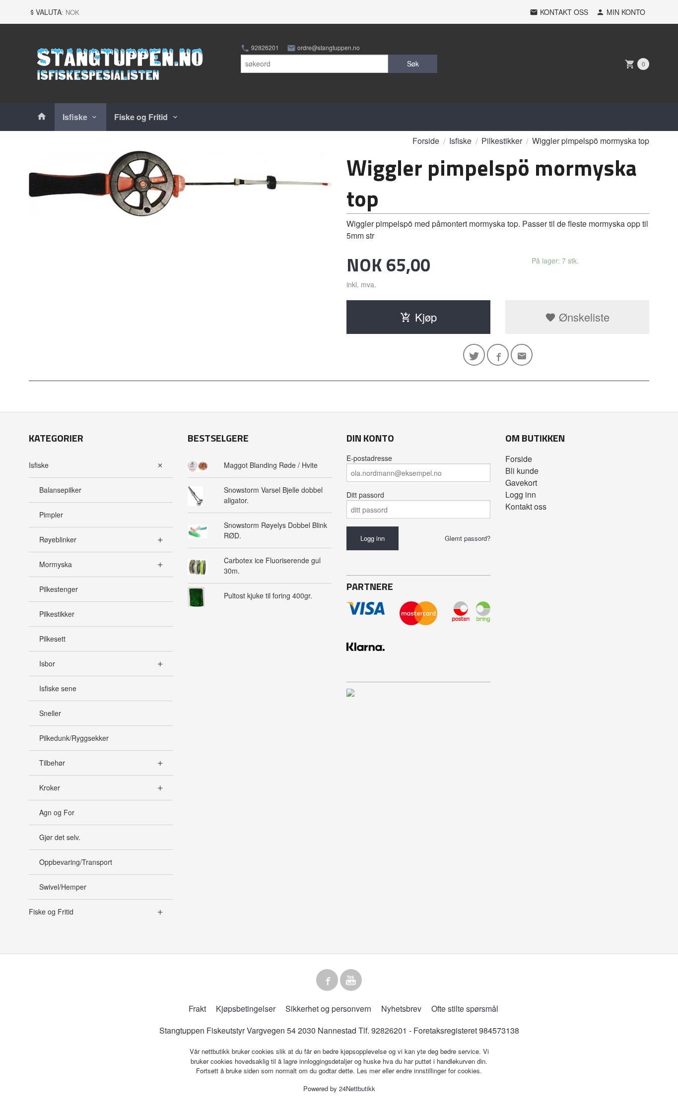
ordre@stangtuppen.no (328, 48)
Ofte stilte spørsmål (464, 1008)
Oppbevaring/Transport (75, 862)
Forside (425, 140)
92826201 (264, 48)
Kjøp (426, 317)
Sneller (50, 713)
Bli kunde (522, 470)
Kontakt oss (525, 506)
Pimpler (51, 515)
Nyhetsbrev (401, 1008)
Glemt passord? (467, 538)
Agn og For (56, 812)
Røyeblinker (57, 539)
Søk (413, 63)
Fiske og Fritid (141, 117)
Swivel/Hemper (62, 887)
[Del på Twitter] (474, 355)
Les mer (369, 1070)
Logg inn (520, 494)
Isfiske (75, 117)
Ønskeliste (583, 317)
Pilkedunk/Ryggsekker (74, 738)
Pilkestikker (56, 614)
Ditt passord (365, 495)
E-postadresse (369, 458)
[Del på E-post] (522, 355)
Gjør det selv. (59, 837)
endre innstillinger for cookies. (439, 1070)
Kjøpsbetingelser (245, 1008)
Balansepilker (60, 490)
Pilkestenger (58, 589)
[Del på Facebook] (498, 355)
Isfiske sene (57, 688)
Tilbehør (52, 763)
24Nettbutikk (357, 1088)
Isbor (47, 663)
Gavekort (521, 482)
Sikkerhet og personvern (328, 1008)
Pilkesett (52, 639)
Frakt (197, 1008)
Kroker (49, 787)
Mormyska (55, 564)
